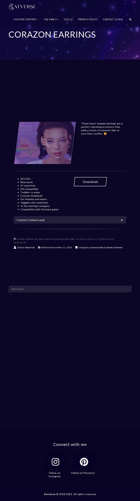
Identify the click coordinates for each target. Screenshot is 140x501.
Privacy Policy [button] (88, 19)
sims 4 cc (92, 239)
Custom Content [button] (25, 19)
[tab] (70, 220)
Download (90, 182)
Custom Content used (31, 219)
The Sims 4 (103, 239)
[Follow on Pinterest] (84, 461)
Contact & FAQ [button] (113, 19)
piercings (69, 239)
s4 (76, 239)
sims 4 (82, 239)
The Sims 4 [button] (51, 19)
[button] (130, 20)
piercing (59, 239)
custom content (25, 239)
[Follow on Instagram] (55, 461)
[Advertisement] (70, 95)
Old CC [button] (68, 19)
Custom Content (113, 247)
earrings (38, 239)
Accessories (97, 247)
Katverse (49, 239)
